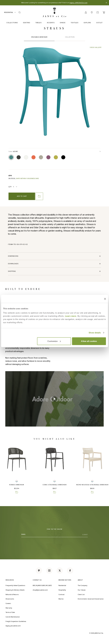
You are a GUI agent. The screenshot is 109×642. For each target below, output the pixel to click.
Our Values (81, 590)
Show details (95, 333)
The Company (82, 585)
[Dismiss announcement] (106, 2)
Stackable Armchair (39, 37)
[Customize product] (17, 481)
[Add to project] (39, 196)
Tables (38, 23)
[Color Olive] (55, 157)
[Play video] (54, 399)
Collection (69, 37)
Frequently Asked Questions (15, 585)
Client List (81, 594)
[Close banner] (105, 299)
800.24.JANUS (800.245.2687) (42, 585)
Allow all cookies (89, 341)
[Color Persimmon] (33, 157)
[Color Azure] (11, 157)
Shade (62, 23)
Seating (26, 23)
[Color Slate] (63, 157)
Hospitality (62, 590)
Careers (8, 603)
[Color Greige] (41, 157)
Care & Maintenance (13, 617)
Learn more (70, 316)
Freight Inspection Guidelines (16, 621)
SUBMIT (85, 535)
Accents (51, 23)
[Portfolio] (97, 12)
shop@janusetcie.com (40, 590)
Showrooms (10, 599)
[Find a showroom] (92, 12)
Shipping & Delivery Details (15, 590)
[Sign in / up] (86, 12)
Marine (60, 599)
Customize (52, 341)
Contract (61, 594)
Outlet (99, 23)
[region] (54, 399)
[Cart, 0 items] (104, 12)
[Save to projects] (16, 492)
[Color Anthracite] (18, 157)
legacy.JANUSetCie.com (78, 3)
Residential (8, 12)
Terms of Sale (10, 612)
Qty (10, 187)
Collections (12, 23)
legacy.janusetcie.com (13, 626)
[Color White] (26, 157)
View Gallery (96, 47)
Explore (87, 23)
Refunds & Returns (12, 594)
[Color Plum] (48, 157)
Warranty (9, 608)
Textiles (74, 23)
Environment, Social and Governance (90, 599)
